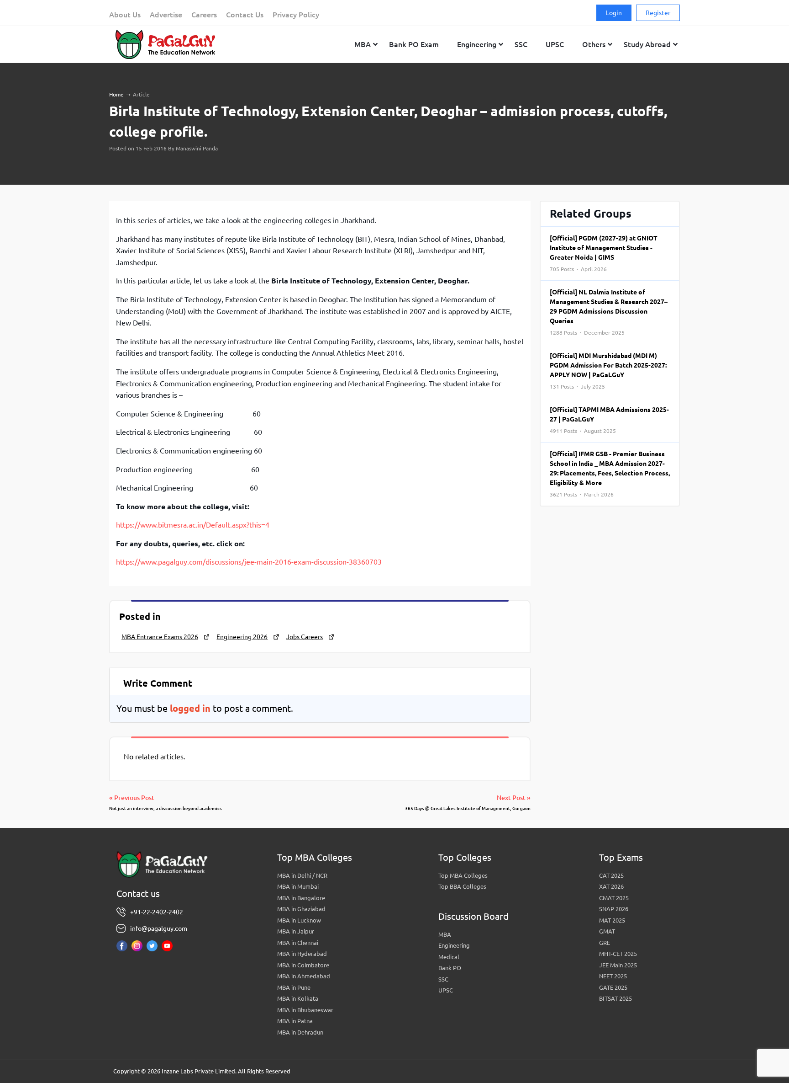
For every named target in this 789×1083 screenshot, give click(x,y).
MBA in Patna (295, 1021)
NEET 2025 (613, 976)
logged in (190, 708)
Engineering (454, 945)
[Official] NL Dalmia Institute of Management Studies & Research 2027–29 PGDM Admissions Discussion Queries (609, 312)
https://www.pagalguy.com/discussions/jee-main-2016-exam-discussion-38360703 (249, 562)
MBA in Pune (293, 987)
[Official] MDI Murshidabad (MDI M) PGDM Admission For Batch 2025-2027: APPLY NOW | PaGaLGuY (608, 370)
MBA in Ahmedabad (303, 976)
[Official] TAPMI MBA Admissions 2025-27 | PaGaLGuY (609, 420)
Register (658, 12)
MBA (444, 934)
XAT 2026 (611, 886)
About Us (125, 14)
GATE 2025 (613, 987)
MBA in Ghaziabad (301, 909)
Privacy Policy (296, 14)
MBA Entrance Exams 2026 (159, 636)
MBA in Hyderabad (302, 953)
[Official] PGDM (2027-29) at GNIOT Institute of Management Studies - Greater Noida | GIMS (604, 253)
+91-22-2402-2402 (156, 912)
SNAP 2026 (613, 909)
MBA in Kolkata (297, 998)
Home (116, 94)
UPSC (445, 990)
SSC (443, 979)
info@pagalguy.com (158, 928)
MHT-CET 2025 (618, 953)
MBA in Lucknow (299, 920)
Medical (448, 957)
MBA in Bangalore (301, 898)
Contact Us (244, 14)
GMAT (607, 931)
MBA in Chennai (297, 942)
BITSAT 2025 (615, 998)
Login (614, 12)
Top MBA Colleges (463, 875)
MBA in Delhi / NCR (302, 875)
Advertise (166, 14)
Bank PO (449, 968)
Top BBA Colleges (462, 886)
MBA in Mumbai (298, 886)
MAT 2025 (612, 920)
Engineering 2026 (242, 636)
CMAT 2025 (614, 898)
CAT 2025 (611, 875)
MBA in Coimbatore (303, 965)
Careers (204, 14)
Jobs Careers (304, 636)
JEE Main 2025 (618, 965)
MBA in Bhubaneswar (305, 1010)
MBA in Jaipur (295, 931)
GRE (604, 942)
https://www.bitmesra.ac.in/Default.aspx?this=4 (192, 525)
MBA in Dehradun (300, 1032)
